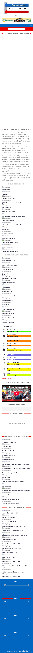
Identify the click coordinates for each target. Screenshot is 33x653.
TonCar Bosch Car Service (10, 242)
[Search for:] (16, 29)
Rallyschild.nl (6, 207)
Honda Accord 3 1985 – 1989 (11, 576)
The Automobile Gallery (9, 451)
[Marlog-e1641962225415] (16, 21)
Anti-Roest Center (8, 220)
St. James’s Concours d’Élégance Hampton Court (18, 369)
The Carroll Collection (9, 442)
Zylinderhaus (6, 446)
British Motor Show (12, 331)
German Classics (7, 234)
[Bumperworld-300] (16, 595)
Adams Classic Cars (8, 198)
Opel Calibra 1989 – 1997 (10, 513)
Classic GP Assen (11, 355)
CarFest (9, 345)
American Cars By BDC (9, 278)
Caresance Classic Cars (9, 296)
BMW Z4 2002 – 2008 (8, 517)
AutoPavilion (6, 495)
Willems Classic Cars (8, 212)
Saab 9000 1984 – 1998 (9, 539)
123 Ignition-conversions (10, 251)
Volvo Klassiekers (7, 269)
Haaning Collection (8, 460)
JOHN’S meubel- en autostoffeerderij (13, 203)
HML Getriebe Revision (9, 265)
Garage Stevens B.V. (8, 261)
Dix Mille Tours (11, 359)
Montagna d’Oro (7, 300)
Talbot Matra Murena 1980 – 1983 (12, 531)
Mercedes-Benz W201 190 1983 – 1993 (13, 526)
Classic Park (6, 477)
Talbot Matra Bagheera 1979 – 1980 (13, 572)
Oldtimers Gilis (7, 291)
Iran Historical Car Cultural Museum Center (16, 468)
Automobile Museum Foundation (13, 482)
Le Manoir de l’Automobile (10, 499)
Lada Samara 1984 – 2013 (10, 553)
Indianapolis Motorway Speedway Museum (16, 464)
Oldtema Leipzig (11, 375)
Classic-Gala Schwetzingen (14, 350)
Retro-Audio (6, 190)
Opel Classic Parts (8, 309)
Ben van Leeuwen (8, 313)
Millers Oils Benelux (8, 238)
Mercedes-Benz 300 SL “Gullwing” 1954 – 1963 (15, 567)
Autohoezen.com (7, 247)
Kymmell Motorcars (8, 283)
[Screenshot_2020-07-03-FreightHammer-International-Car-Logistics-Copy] (16, 629)
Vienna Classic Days (12, 336)
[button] (31, 25)
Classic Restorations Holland (11, 225)
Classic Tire (5, 229)
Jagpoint (5, 274)
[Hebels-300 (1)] (16, 612)
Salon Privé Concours (13, 364)
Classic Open (6, 287)
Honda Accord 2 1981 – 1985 (11, 561)
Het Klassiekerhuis (8, 318)
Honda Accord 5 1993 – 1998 (11, 544)
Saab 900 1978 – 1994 (8, 557)
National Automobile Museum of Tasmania (16, 490)
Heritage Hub (6, 486)
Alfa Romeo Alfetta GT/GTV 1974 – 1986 (14, 535)
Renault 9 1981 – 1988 (9, 522)
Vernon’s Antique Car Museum (12, 473)
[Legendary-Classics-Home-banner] (16, 645)
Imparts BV (5, 305)
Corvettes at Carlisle (12, 340)
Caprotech (5, 194)
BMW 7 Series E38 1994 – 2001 (11, 548)
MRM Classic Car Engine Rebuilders (13, 216)
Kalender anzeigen (7, 378)
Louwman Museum (8, 455)
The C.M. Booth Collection (10, 504)
